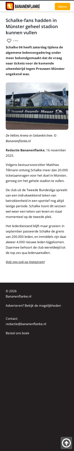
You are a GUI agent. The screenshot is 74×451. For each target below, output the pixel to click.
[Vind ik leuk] (9, 40)
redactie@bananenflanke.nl (26, 324)
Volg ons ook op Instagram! (25, 262)
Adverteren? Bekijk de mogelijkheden (33, 305)
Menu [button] (62, 6)
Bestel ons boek (17, 333)
